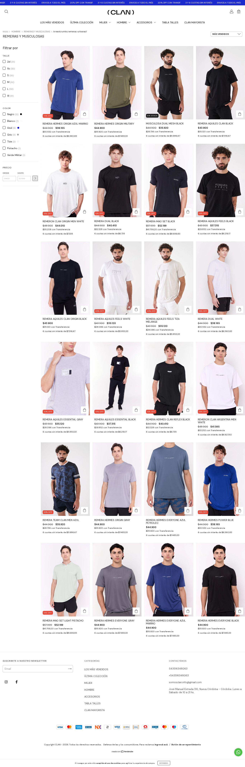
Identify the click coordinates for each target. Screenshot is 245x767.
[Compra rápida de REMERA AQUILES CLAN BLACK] (239, 114)
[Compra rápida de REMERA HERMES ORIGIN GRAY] (136, 510)
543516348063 (178, 668)
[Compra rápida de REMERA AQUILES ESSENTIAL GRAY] (84, 410)
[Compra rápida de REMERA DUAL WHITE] (239, 309)
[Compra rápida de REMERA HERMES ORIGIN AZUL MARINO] (84, 114)
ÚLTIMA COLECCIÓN (81, 22)
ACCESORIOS (145, 22)
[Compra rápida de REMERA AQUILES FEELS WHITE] (136, 309)
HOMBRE (122, 22)
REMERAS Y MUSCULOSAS (37, 31)
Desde (6, 173)
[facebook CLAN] (16, 682)
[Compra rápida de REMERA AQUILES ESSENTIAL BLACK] (136, 410)
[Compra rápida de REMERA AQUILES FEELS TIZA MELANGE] (188, 309)
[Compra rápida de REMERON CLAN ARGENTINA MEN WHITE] (239, 410)
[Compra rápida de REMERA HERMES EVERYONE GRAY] (136, 611)
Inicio (5, 31)
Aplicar (35, 178)
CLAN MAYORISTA (194, 22)
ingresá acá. (161, 744)
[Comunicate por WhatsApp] (238, 752)
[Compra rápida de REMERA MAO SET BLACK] (188, 211)
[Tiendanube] (122, 752)
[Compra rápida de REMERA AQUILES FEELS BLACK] (239, 211)
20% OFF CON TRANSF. (28, 2)
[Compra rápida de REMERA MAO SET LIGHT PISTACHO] (84, 611)
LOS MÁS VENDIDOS (52, 22)
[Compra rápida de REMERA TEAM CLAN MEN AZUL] (84, 510)
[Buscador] (6, 12)
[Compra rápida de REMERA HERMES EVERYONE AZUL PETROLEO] (188, 510)
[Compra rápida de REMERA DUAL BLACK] (136, 211)
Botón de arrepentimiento (186, 744)
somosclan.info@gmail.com (185, 682)
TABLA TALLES (170, 22)
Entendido (163, 763)
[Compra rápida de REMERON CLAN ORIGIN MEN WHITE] (84, 211)
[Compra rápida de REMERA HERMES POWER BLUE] (239, 510)
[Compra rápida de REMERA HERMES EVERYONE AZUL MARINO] (188, 611)
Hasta (21, 173)
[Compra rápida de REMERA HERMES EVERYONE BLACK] (239, 611)
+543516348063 (179, 675)
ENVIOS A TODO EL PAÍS (88, 2)
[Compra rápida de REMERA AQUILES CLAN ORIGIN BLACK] (84, 309)
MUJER (103, 22)
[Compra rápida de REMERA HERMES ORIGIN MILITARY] (136, 114)
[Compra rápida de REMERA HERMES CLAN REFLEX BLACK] (188, 410)
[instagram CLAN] (6, 682)
